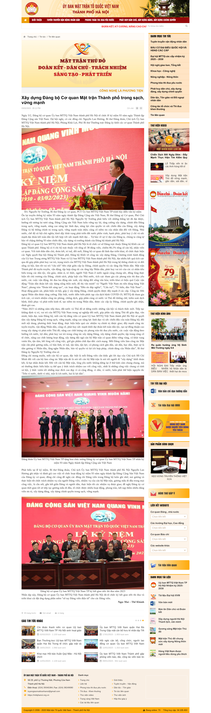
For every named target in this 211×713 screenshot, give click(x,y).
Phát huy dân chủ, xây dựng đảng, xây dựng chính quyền (147, 19)
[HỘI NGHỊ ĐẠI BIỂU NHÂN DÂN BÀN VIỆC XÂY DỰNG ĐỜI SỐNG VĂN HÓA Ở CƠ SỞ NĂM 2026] (159, 357)
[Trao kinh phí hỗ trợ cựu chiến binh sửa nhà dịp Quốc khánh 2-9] (93, 631)
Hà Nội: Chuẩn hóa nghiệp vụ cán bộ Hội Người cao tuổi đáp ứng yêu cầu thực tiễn (61, 642)
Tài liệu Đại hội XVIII (169, 595)
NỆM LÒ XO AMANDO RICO (171, 476)
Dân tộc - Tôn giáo (122, 687)
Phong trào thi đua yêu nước (99, 19)
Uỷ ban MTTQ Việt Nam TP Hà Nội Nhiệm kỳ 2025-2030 (172, 585)
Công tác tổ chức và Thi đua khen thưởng (166, 107)
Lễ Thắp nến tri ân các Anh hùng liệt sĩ (176, 165)
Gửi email (47, 613)
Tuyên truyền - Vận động (125, 684)
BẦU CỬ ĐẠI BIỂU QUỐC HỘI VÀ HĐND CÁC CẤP (169, 49)
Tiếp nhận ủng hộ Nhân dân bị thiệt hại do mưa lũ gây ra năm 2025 (178, 368)
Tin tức (42, 37)
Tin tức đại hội (159, 383)
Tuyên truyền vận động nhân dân (63, 19)
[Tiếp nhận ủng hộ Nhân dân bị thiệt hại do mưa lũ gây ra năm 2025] (178, 357)
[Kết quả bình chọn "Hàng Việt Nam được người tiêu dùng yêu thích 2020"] (168, 425)
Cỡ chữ (130, 108)
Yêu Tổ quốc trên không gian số (117, 654)
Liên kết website (160, 505)
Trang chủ (32, 37)
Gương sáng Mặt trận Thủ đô (172, 630)
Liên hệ (83, 684)
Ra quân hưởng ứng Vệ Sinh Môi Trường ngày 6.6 (169, 346)
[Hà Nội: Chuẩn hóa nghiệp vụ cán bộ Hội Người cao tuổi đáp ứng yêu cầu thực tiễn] (30, 644)
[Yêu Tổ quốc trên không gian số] (93, 657)
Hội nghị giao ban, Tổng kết (166, 65)
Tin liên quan (54, 37)
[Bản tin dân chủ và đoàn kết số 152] (168, 219)
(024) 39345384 (45, 687)
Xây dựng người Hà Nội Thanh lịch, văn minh (171, 620)
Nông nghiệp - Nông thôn (164, 77)
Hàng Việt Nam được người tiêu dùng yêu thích (172, 652)
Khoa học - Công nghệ (163, 71)
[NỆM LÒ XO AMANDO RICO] (171, 461)
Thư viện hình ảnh (161, 313)
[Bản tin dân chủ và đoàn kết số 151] (168, 277)
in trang (61, 613)
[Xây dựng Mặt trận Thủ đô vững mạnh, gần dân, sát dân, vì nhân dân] (157, 178)
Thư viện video (159, 125)
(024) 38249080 (65, 687)
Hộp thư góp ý (120, 699)
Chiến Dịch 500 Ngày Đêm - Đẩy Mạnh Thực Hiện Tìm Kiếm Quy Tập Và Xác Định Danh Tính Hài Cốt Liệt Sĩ (169, 156)
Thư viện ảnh (120, 695)
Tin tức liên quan (121, 691)
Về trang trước (30, 613)
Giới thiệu (37, 19)
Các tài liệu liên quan (89, 702)
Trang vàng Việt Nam (89, 699)
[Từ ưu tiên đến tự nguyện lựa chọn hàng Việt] (30, 657)
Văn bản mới (165, 602)
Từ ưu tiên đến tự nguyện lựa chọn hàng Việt (61, 655)
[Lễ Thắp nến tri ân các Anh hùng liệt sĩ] (157, 166)
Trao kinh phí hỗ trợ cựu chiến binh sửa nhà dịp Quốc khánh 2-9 (123, 629)
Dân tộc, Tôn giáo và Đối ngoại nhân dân (167, 99)
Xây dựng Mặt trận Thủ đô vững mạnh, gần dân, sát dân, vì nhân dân (176, 178)
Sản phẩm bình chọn (162, 444)
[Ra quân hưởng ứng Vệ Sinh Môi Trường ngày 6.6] (169, 330)
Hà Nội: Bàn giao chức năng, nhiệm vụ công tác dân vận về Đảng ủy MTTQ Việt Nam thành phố (61, 629)
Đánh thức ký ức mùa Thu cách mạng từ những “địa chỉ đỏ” (123, 642)
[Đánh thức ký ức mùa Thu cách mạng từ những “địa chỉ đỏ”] (93, 644)
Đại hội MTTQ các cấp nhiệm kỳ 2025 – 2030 (168, 57)
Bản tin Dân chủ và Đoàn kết (172, 610)
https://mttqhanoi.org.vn (38, 695)
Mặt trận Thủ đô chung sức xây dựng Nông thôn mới (172, 641)
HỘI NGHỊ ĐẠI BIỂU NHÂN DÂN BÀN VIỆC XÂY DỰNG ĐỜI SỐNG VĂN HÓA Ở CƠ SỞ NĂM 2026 (159, 368)
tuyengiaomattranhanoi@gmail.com (44, 691)
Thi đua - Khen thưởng (90, 691)
